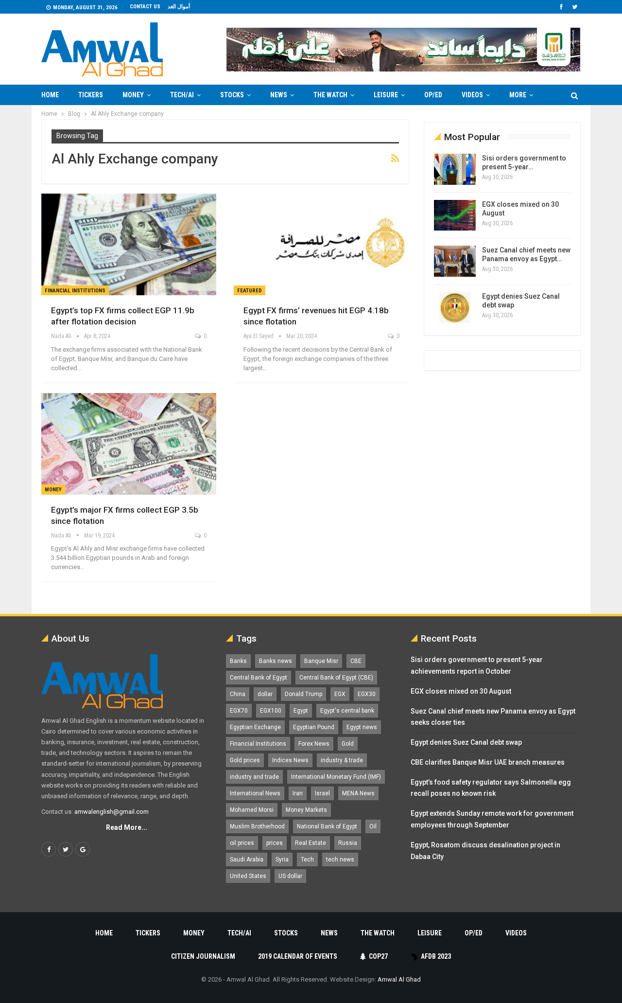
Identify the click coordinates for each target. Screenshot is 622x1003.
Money (133, 95)
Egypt (301, 710)
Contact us (145, 6)
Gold (348, 743)
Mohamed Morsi (252, 809)
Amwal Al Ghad (399, 979)
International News (255, 793)
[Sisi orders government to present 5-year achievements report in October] (455, 169)
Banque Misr (321, 661)
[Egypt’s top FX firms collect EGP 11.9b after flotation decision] (128, 244)
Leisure (386, 95)
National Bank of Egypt (327, 826)
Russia (347, 843)
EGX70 (239, 710)
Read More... (126, 827)
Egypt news (361, 727)
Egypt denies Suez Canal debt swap (466, 742)
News (278, 95)
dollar (265, 694)
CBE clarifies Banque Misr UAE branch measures (488, 762)
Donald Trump (303, 694)
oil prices (242, 843)
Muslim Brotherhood (257, 826)
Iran (298, 793)
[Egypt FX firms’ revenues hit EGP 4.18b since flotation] (321, 244)
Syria (282, 859)
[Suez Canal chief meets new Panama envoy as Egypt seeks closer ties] (455, 261)
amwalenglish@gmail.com (111, 811)
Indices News (290, 760)
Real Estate (310, 843)
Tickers (90, 95)
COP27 (378, 956)
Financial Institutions (75, 290)
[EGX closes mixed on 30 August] (455, 215)
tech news (340, 859)
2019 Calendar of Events (297, 956)
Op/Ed (433, 95)
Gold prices (245, 760)
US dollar (290, 876)
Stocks (232, 95)
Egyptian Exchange (255, 727)
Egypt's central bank (347, 710)
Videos (472, 95)
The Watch (330, 95)
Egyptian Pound (313, 727)
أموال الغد (179, 6)
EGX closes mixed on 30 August (461, 691)
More (517, 95)
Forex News (313, 743)
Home (50, 95)
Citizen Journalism (203, 956)
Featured (249, 290)
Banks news (275, 661)
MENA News (358, 793)
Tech (307, 859)
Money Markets (306, 809)
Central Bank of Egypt (258, 677)
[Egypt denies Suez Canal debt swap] (455, 307)
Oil (373, 826)
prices (274, 843)
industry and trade (254, 776)
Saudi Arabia (246, 859)
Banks (238, 661)
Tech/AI (182, 95)
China (237, 694)
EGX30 (367, 694)
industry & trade (342, 760)
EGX (340, 694)
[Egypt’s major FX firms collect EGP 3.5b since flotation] (128, 444)
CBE (356, 661)
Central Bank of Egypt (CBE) (336, 677)
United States (248, 876)
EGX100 (270, 710)
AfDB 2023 (436, 956)
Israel (322, 793)
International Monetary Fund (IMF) (336, 776)
